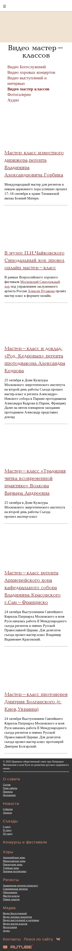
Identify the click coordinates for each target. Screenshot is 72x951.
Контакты (12, 939)
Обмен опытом (11, 899)
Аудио (13, 100)
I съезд (7, 826)
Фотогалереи (19, 94)
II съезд (7, 830)
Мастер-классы (11, 895)
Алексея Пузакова (41, 291)
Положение (9, 795)
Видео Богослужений (26, 66)
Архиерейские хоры (14, 857)
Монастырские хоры (14, 860)
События (8, 809)
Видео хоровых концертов (31, 72)
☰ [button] (4, 6)
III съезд (7, 833)
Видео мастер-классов (15, 923)
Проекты (8, 791)
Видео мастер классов (28, 89)
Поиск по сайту (38, 939)
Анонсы (7, 812)
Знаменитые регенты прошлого (20, 885)
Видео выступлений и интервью (21, 920)
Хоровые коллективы (14, 871)
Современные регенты (15, 888)
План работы (10, 788)
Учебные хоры (11, 868)
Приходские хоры (12, 864)
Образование (10, 892)
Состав (7, 784)
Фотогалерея (10, 927)
